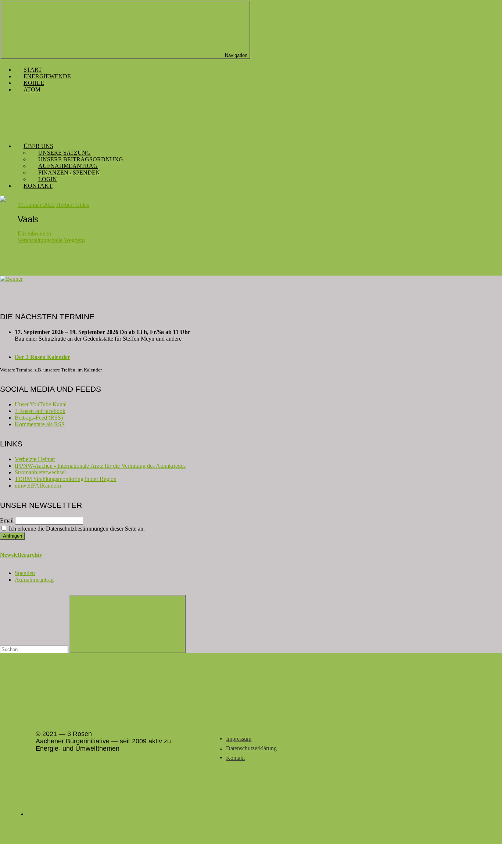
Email (7, 520)
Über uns (38, 146)
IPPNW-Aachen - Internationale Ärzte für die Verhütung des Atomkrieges (100, 466)
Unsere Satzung (64, 153)
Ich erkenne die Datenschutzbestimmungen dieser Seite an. (76, 528)
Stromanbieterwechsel (40, 472)
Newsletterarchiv (21, 555)
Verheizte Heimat (35, 459)
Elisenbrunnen (34, 233)
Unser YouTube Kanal (41, 404)
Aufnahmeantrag (68, 166)
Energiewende (47, 76)
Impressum (238, 739)
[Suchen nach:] (34, 649)
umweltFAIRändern (38, 485)
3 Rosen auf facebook (40, 411)
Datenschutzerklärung (251, 748)
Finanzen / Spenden (69, 172)
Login (47, 179)
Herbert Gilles (72, 205)
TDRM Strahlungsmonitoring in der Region (65, 479)
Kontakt (38, 186)
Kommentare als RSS (40, 424)
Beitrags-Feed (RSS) (39, 417)
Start (33, 70)
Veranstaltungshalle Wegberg (51, 240)
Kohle (34, 83)
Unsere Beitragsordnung (80, 159)
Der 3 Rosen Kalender (42, 357)
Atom (32, 89)
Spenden (25, 573)
